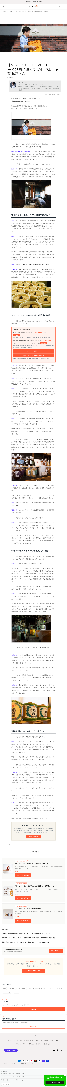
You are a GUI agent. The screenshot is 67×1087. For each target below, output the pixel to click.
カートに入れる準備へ (23, 875)
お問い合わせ (38, 1040)
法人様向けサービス (13, 1040)
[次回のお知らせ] (64, 2)
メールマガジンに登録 (54, 1082)
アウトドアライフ (7, 992)
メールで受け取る (33, 836)
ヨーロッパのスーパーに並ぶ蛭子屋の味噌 (12, 1077)
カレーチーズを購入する (33, 351)
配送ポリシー (48, 1044)
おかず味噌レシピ (22, 988)
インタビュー (47, 988)
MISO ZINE (9, 11)
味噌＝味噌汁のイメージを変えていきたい (12, 1080)
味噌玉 (4, 988)
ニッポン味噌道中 (57, 988)
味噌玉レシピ (12, 988)
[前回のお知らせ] (3, 2)
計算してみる (33, 1026)
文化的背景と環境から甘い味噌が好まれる (12, 1073)
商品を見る (33, 1009)
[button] (3, 6)
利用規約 (31, 1044)
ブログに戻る (34, 852)
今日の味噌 (39, 988)
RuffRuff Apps (50, 94)
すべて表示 (6, 1084)
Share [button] (10, 844)
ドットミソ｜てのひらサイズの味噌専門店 (17, 1063)
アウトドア (16, 992)
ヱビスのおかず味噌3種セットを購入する (33, 355)
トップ (3, 11)
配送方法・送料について (26, 1040)
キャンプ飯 (31, 988)
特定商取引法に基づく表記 (51, 1040)
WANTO (58, 94)
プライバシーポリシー (21, 1044)
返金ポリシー (39, 1044)
